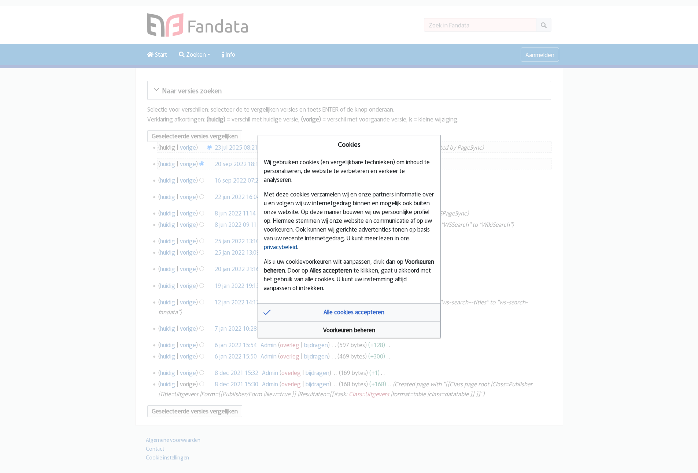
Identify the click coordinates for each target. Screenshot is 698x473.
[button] (349, 312)
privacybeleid (280, 246)
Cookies (349, 144)
